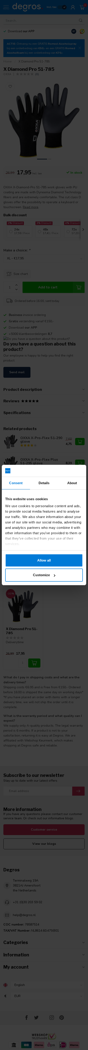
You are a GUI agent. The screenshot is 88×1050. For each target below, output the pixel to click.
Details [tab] (44, 483)
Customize (41, 575)
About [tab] (72, 483)
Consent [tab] (16, 483)
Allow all (44, 560)
